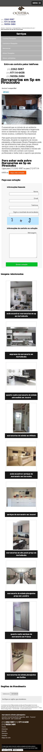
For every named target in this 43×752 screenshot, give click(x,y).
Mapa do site (6, 738)
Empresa (5, 729)
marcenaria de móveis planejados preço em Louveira (21, 594)
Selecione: (6, 694)
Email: (36, 198)
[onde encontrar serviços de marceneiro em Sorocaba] (21, 456)
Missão (4, 731)
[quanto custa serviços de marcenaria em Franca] (21, 616)
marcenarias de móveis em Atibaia (21, 436)
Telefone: (35, 205)
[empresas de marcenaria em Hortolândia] (21, 336)
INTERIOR (15, 694)
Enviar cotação (22, 264)
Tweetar (6, 92)
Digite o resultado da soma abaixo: (26, 212)
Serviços (21, 33)
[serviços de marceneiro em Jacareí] (21, 497)
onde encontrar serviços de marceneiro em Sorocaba (21, 475)
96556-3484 (9, 24)
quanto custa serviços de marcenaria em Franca (21, 635)
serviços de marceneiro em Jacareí (21, 515)
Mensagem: (32, 233)
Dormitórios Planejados (10, 43)
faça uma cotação (17, 173)
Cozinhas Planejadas (9, 38)
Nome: (36, 191)
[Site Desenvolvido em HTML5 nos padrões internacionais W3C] (18, 750)
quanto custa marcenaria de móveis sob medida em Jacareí (21, 396)
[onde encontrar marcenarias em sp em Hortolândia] (21, 296)
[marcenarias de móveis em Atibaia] (21, 418)
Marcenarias (6, 48)
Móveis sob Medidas (9, 58)
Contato (4, 735)
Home (4, 727)
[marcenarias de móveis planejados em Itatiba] (21, 657)
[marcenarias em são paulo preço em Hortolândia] (21, 535)
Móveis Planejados (8, 53)
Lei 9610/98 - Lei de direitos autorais (22, 709)
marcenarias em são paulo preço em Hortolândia (21, 554)
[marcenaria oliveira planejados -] (21, 11)
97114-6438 (9, 22)
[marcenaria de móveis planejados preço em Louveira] (21, 576)
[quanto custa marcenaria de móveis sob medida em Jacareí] (21, 377)
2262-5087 (9, 19)
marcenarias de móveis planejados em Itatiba (21, 676)
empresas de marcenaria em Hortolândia (21, 355)
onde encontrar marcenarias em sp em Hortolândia (21, 315)
